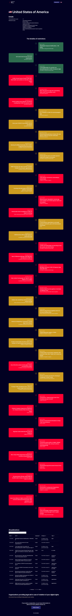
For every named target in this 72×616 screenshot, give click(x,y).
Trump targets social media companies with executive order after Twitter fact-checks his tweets (50, 354)
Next (40, 589)
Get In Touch (36, 607)
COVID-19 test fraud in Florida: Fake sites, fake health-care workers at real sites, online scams (21, 80)
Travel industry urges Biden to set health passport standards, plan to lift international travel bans (50, 224)
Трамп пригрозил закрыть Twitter (48, 332)
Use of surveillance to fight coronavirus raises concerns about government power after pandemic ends (21, 500)
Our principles (36, 613)
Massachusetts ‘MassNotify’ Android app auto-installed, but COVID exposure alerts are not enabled (50, 201)
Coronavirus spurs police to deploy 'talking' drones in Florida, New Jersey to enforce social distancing (50, 444)
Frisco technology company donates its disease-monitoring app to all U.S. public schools (49, 512)
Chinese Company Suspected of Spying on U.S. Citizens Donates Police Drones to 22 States (22, 410)
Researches (57, 2)
